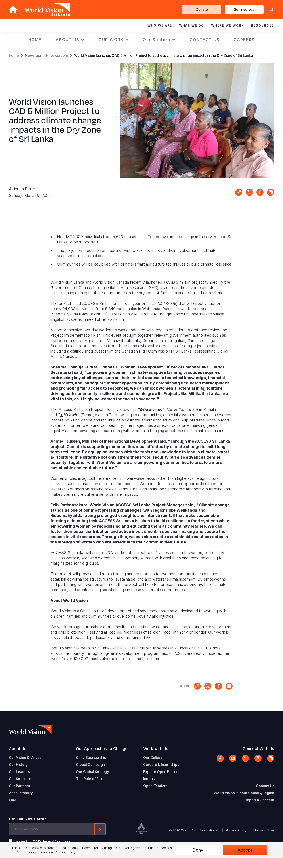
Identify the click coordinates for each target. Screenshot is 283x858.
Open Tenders (155, 786)
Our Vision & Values (25, 757)
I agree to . (42, 841)
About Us (17, 748)
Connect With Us (258, 748)
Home (14, 55)
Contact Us (265, 786)
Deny (197, 850)
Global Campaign (90, 764)
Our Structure (20, 778)
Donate (202, 9)
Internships (152, 778)
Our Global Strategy (92, 771)
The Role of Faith (90, 778)
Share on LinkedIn (270, 192)
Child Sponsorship (91, 757)
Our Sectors (156, 39)
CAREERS (244, 39)
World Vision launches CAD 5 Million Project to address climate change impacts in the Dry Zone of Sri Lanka (163, 55)
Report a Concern (259, 800)
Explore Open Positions (162, 771)
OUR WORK (111, 39)
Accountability (21, 793)
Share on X (249, 192)
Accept (245, 850)
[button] (271, 9)
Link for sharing (238, 192)
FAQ (12, 800)
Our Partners (19, 786)
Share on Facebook (260, 192)
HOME (35, 39)
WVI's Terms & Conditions (52, 841)
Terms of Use (264, 830)
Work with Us (155, 748)
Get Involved (244, 9)
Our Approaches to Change (102, 748)
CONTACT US (205, 39)
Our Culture (153, 757)
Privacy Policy (236, 830)
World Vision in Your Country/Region (244, 793)
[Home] (13, 9)
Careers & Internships (161, 764)
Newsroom (34, 55)
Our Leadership (22, 771)
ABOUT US (67, 39)
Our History (18, 764)
